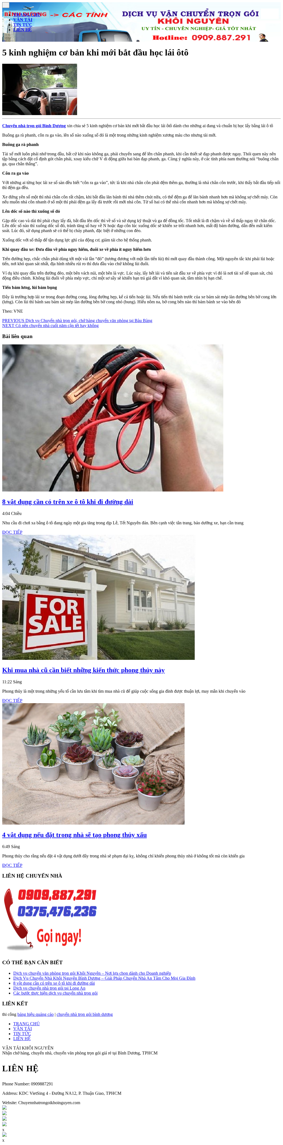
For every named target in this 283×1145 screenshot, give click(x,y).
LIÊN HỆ (22, 29)
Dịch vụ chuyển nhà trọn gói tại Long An (49, 988)
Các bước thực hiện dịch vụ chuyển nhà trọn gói (55, 993)
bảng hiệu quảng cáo (35, 1014)
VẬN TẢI (22, 19)
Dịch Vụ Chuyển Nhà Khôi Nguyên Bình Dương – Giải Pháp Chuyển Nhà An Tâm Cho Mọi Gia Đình (104, 978)
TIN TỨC (22, 24)
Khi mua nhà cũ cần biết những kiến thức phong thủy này (83, 670)
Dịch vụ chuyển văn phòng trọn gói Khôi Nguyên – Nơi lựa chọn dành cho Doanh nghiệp (92, 973)
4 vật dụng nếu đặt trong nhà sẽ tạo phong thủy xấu (74, 834)
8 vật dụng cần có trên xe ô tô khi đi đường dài (67, 501)
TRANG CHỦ (27, 14)
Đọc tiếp (12, 532)
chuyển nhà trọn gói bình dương (85, 1014)
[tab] (5, 5)
